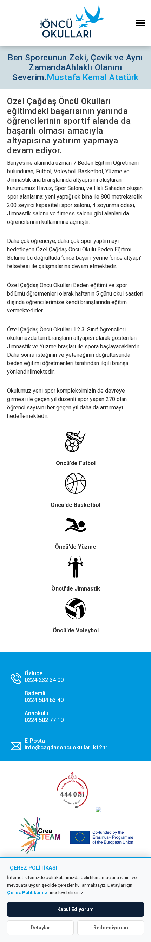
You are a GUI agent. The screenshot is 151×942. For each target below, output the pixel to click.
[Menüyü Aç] (140, 23)
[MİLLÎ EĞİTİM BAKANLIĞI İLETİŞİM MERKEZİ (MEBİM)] (72, 810)
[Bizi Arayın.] (37, 696)
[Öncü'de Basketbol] (75, 491)
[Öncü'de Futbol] (75, 449)
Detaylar (40, 927)
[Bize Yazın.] (59, 744)
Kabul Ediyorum (75, 909)
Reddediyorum (110, 927)
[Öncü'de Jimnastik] (75, 574)
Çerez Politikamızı (28, 892)
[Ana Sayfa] (75, 22)
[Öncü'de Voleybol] (75, 616)
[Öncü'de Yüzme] (75, 533)
